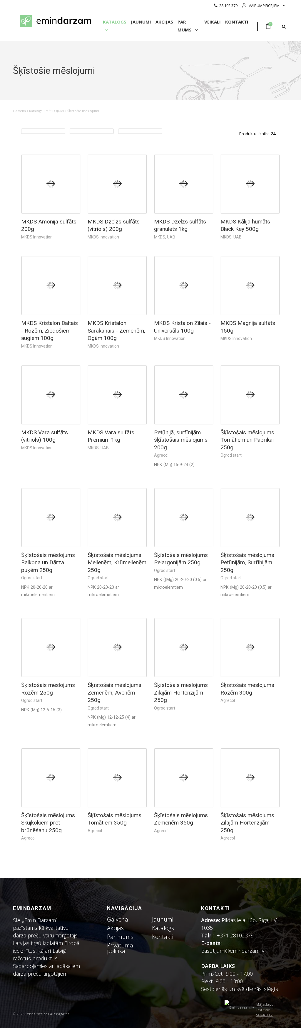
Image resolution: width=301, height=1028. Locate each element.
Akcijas (164, 22)
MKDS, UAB (164, 237)
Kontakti (236, 22)
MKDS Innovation (37, 237)
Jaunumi (141, 22)
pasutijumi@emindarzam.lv (234, 950)
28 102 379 (228, 5)
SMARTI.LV (264, 1015)
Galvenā (19, 111)
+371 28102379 (235, 935)
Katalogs (114, 22)
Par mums (185, 26)
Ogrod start (231, 455)
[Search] (283, 27)
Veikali (212, 22)
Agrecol (161, 455)
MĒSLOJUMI (55, 111)
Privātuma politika (120, 948)
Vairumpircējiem (264, 5)
